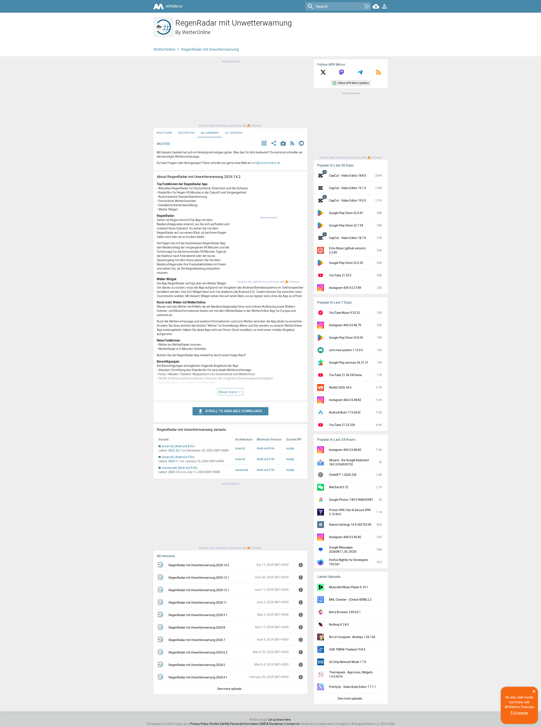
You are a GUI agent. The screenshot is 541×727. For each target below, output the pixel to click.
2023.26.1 (175, 450)
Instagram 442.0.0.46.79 (345, 325)
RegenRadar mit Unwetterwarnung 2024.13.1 (199, 577)
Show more (228, 392)
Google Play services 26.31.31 (348, 362)
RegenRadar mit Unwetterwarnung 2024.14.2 (199, 565)
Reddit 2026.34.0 (340, 387)
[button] (264, 144)
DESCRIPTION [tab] (186, 132)
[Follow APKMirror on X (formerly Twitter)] (323, 73)
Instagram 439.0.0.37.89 (345, 287)
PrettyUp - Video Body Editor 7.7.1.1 (352, 687)
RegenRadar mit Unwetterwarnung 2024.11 (198, 602)
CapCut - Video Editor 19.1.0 (347, 188)
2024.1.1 (174, 461)
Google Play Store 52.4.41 (346, 213)
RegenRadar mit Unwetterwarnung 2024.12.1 (199, 590)
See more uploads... (230, 688)
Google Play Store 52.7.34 (346, 225)
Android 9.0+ (266, 459)
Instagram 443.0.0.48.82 (345, 400)
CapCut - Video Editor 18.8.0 (347, 175)
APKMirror (174, 6)
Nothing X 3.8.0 (339, 624)
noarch (240, 448)
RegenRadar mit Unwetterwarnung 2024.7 (197, 640)
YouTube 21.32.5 (340, 275)
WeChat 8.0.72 (338, 487)
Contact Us (292, 724)
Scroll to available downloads (233, 411)
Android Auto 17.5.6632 (345, 412)
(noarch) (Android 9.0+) (178, 457)
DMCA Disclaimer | (272, 724)
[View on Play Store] (283, 144)
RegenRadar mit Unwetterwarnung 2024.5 (197, 665)
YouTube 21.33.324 (342, 425)
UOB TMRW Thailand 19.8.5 (347, 649)
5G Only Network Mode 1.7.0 (347, 662)
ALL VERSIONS (233, 132)
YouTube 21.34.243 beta (345, 375)
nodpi (290, 448)
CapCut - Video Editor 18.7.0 (347, 238)
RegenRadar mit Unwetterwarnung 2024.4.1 (198, 677)
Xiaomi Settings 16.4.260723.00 (350, 524)
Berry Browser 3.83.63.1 (345, 612)
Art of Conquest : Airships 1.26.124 (352, 637)
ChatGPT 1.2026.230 (343, 474)
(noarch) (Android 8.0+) (178, 446)
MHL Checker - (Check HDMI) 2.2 (350, 599)
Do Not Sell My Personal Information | (235, 724)
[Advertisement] (230, 93)
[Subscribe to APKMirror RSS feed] (378, 73)
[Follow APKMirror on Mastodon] (341, 73)
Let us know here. (279, 719)
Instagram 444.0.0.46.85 (345, 537)
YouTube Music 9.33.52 (344, 312)
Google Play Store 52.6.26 (346, 263)
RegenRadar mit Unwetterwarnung (210, 49)
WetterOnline (196, 32)
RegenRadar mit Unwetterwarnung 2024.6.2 (198, 652)
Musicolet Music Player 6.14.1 (348, 587)
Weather (163, 144)
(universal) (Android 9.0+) (180, 467)
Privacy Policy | (200, 724)
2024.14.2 (175, 472)
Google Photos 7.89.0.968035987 (351, 499)
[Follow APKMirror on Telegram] (360, 73)
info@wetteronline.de (265, 163)
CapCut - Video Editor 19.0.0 (347, 200)
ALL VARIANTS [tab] (210, 132)
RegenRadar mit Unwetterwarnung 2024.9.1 (198, 615)
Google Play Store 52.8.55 (346, 337)
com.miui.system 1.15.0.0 (346, 350)
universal (241, 470)
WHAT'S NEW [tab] (164, 132)
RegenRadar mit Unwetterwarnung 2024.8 (197, 627)
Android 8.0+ (266, 448)
